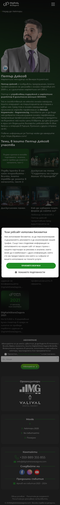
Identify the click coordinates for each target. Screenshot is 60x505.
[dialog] (30, 252)
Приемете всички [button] (30, 265)
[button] (30, 272)
